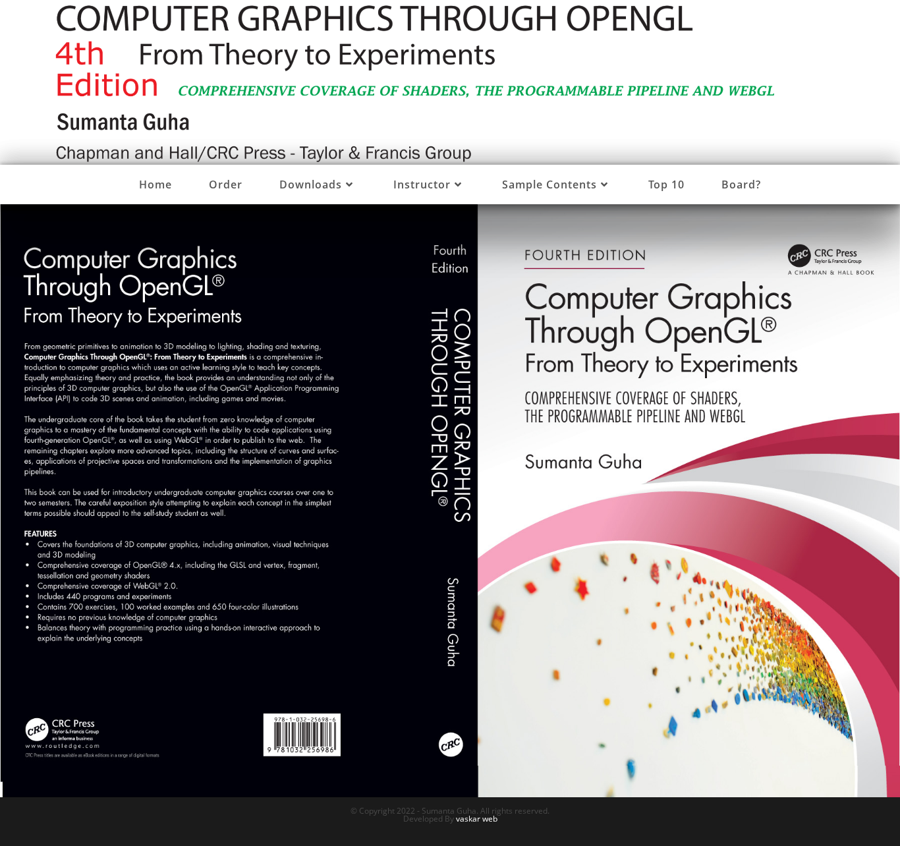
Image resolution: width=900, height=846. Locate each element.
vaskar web (476, 818)
